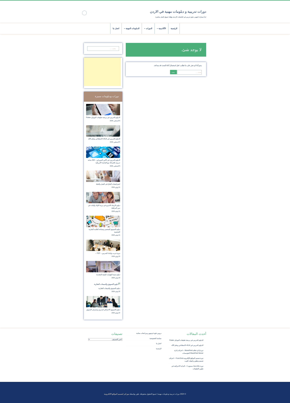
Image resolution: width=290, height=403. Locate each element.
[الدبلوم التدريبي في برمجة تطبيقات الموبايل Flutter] (103, 109)
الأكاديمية (162, 28)
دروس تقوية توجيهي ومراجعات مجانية (148, 333)
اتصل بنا (116, 28)
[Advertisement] (102, 72)
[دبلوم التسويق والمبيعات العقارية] (107, 284)
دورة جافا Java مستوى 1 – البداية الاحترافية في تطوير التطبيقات (187, 367)
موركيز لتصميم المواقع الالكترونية (116, 394)
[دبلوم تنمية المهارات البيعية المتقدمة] (103, 267)
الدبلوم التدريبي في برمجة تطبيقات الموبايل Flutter (103, 117)
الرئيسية (174, 28)
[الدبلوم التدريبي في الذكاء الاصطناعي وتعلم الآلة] (103, 131)
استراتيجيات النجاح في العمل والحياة (108, 184)
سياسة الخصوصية (155, 338)
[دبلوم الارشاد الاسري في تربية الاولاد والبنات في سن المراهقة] (103, 197)
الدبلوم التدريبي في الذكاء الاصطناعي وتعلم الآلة (104, 139)
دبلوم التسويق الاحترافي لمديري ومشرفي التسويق (103, 310)
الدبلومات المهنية (132, 28)
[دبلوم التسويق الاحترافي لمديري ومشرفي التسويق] (103, 302)
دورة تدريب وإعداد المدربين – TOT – (107, 253)
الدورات (148, 28)
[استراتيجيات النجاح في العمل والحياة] (103, 176)
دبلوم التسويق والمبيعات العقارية (109, 288)
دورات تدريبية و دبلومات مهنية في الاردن (178, 11)
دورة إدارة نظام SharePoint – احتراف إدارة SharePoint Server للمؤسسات (188, 351)
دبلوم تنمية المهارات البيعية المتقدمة (108, 274)
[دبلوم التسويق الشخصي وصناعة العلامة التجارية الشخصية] (103, 221)
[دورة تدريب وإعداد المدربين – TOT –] (103, 245)
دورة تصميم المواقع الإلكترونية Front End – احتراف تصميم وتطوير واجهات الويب (186, 359)
